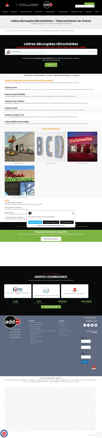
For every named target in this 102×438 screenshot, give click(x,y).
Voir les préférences (67, 222)
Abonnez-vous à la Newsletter (91, 331)
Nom (82, 350)
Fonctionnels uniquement (51, 222)
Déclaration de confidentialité (54, 225)
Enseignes (5, 11)
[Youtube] (95, 325)
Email (83, 353)
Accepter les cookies (35, 222)
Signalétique (14, 11)
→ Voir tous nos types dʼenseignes (23, 226)
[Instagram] (88, 325)
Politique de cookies (41, 225)
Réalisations (89, 11)
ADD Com (95, 435)
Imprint (63, 225)
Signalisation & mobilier (77, 11)
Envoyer (84, 362)
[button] (73, 213)
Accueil (6, 30)
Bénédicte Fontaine (16, 51)
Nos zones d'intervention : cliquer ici (51, 378)
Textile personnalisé (63, 11)
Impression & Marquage (26, 11)
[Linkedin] (92, 325)
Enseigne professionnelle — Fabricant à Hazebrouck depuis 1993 (25, 30)
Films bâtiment (38, 11)
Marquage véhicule (50, 11)
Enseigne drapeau (83, 226)
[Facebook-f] (84, 325)
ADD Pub (97, 11)
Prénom (83, 344)
